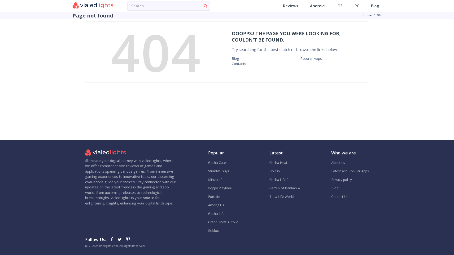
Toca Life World (281, 196)
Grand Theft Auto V (223, 222)
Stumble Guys (218, 171)
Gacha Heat (278, 162)
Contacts (239, 63)
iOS (339, 5)
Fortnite (214, 196)
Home (367, 15)
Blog (375, 5)
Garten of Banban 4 (284, 188)
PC (356, 5)
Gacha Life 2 (278, 179)
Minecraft (215, 179)
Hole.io (274, 171)
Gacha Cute (217, 162)
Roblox (213, 230)
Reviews (290, 5)
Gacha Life (216, 213)
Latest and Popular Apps (350, 171)
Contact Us (339, 196)
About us (338, 162)
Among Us (216, 205)
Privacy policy (341, 179)
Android (317, 5)
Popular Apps (311, 58)
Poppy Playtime (220, 188)
